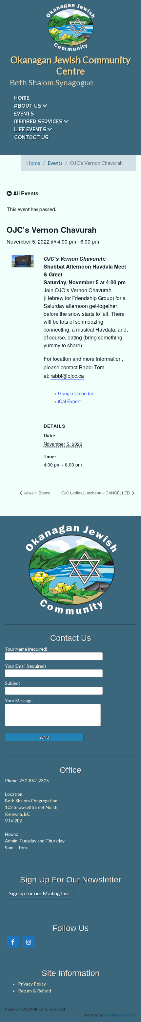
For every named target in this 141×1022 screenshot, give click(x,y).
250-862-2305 (34, 780)
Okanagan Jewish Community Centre (70, 65)
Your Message (18, 700)
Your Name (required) (26, 649)
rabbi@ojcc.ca (67, 376)
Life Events (30, 129)
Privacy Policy (32, 984)
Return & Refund (34, 990)
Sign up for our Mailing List (39, 893)
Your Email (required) (25, 666)
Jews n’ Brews (36, 492)
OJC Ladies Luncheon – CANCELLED (96, 492)
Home (22, 98)
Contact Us (31, 137)
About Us (27, 105)
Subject (12, 683)
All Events (25, 193)
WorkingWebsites (120, 1014)
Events (24, 113)
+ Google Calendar (73, 393)
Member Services (38, 121)
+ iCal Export (67, 401)
